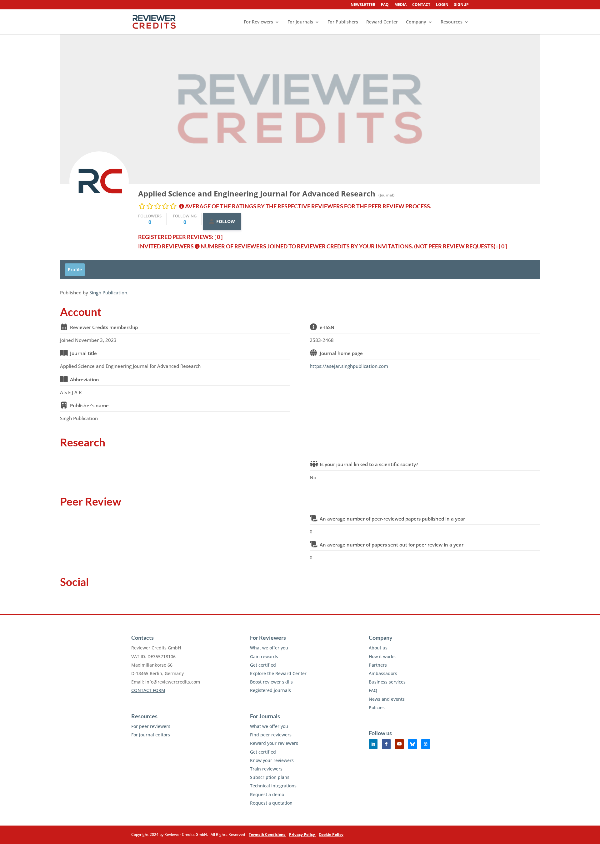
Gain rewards (264, 656)
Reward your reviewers (274, 743)
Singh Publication (108, 292)
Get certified (263, 665)
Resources (451, 22)
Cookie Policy (331, 834)
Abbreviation (84, 379)
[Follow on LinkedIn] (373, 744)
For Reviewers (258, 22)
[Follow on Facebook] (386, 744)
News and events (387, 699)
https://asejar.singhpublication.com (349, 366)
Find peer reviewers (271, 735)
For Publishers (343, 22)
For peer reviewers (150, 726)
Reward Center (382, 22)
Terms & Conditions (267, 834)
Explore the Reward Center (278, 673)
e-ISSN (327, 327)
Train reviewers (266, 769)
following (185, 219)
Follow (225, 221)
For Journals (300, 22)
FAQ (385, 5)
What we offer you (269, 648)
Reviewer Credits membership (104, 327)
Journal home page (341, 353)
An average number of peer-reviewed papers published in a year (392, 519)
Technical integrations (273, 786)
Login (442, 5)
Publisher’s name (89, 405)
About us (378, 648)
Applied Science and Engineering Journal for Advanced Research (256, 193)
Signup (461, 5)
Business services (387, 682)
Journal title (83, 353)
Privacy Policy (302, 834)
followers (150, 219)
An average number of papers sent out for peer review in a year (391, 544)
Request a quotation (271, 803)
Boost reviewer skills (271, 682)
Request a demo (267, 794)
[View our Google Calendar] (425, 744)
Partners (378, 665)
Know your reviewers (272, 760)
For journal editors (150, 735)
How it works (382, 656)
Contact (421, 5)
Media (400, 5)
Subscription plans (269, 777)
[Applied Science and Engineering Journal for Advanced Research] (99, 181)
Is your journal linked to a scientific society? (369, 464)
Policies (377, 707)
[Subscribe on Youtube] (399, 744)
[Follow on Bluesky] (412, 744)
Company (416, 22)
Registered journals (270, 690)
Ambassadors (383, 673)
